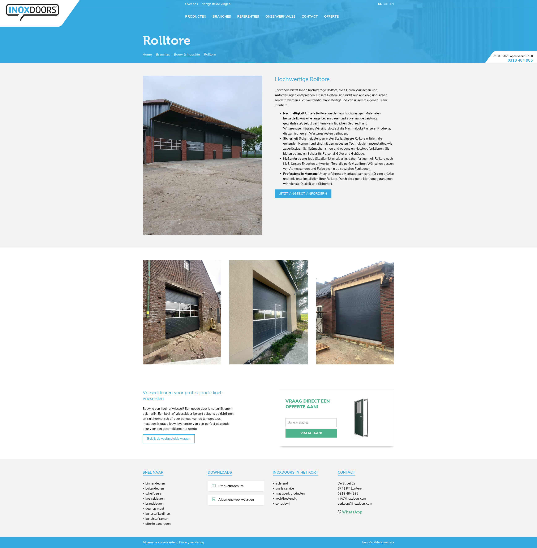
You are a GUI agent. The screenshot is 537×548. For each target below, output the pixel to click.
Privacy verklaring (191, 542)
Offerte (331, 16)
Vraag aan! (311, 433)
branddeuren (154, 503)
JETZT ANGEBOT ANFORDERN (303, 193)
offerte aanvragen (158, 524)
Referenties (248, 16)
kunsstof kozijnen (157, 514)
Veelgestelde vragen (216, 4)
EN (392, 4)
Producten (195, 16)
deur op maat (154, 509)
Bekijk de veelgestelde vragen (168, 438)
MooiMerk (375, 542)
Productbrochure (231, 486)
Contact (310, 16)
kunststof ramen (156, 519)
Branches (221, 16)
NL (380, 4)
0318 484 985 (520, 60)
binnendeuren (155, 483)
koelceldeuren (155, 498)
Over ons (191, 4)
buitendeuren (154, 488)
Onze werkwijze (280, 16)
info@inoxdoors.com (352, 498)
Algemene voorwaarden (236, 499)
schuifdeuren (154, 493)
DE (386, 4)
